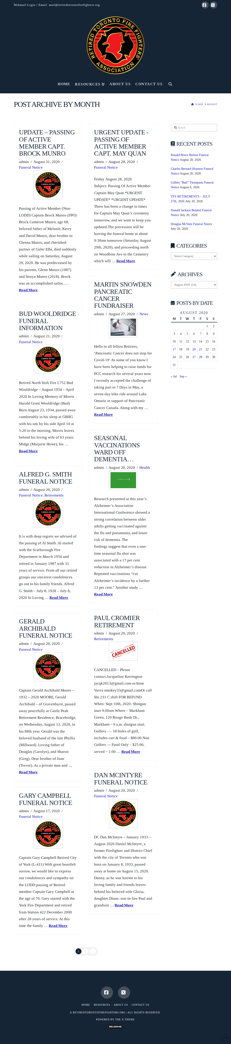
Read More (28, 290)
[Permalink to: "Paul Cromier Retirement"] (123, 651)
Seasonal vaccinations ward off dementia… (117, 449)
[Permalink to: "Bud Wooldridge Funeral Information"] (48, 359)
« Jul (174, 376)
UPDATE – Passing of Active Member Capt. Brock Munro (47, 143)
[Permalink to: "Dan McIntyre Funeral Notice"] (123, 813)
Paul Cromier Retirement (117, 621)
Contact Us (140, 1004)
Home (86, 1004)
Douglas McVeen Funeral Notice (191, 224)
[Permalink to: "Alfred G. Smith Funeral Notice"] (48, 512)
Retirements (54, 495)
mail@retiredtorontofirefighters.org (74, 5)
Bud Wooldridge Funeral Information (47, 320)
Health (144, 467)
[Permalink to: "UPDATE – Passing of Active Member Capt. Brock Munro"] (48, 185)
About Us (121, 1004)
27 (194, 357)
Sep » (183, 376)
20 (194, 349)
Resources (102, 1004)
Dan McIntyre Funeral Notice (120, 779)
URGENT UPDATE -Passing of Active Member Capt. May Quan (121, 143)
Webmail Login (25, 5)
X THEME (128, 1019)
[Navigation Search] (170, 85)
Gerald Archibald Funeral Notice (45, 628)
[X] (213, 5)
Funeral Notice (31, 167)
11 (180, 341)
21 (200, 349)
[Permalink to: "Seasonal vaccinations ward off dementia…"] (123, 480)
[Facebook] (205, 5)
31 (174, 365)
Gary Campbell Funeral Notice (45, 799)
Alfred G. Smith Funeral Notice (45, 478)
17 (174, 349)
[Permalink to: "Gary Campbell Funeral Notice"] (48, 834)
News (143, 314)
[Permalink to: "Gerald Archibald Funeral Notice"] (48, 667)
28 (200, 357)
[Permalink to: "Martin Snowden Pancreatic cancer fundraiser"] (123, 327)
